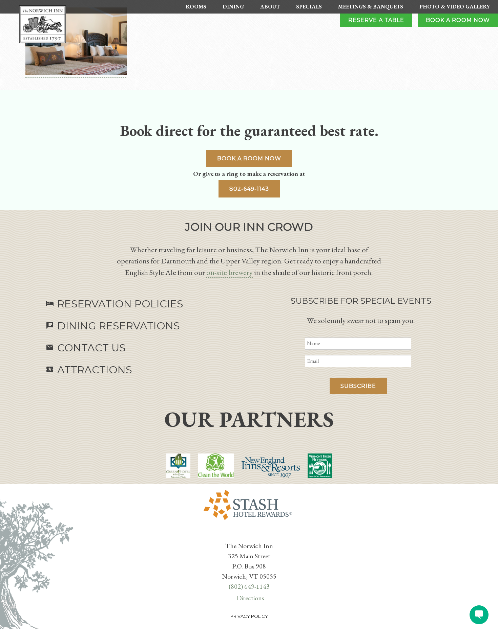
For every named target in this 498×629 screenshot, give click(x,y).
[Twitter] (247, 535)
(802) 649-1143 (249, 586)
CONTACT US (86, 348)
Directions (250, 597)
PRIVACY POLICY (249, 616)
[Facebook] (245, 535)
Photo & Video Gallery (454, 6)
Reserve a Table (376, 20)
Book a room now (249, 158)
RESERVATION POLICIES (114, 304)
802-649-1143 (249, 189)
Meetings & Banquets (370, 6)
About (270, 6)
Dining (233, 6)
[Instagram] (253, 535)
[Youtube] (250, 535)
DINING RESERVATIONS (113, 326)
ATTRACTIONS (89, 370)
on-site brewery (229, 272)
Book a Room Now (458, 20)
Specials (309, 6)
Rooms (196, 6)
